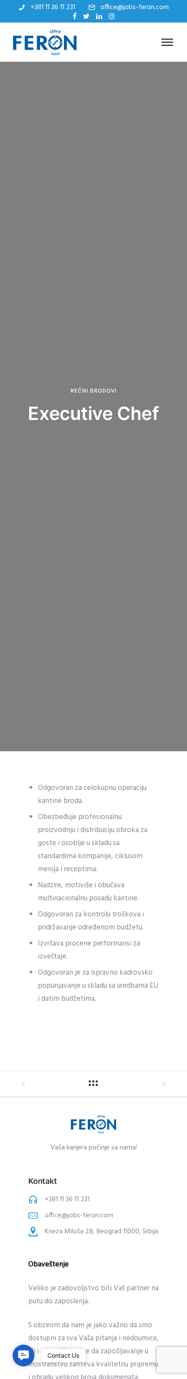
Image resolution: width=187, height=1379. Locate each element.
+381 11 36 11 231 (52, 7)
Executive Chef (93, 413)
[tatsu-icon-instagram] (112, 16)
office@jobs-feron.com (134, 7)
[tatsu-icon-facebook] (75, 16)
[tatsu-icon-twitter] (86, 16)
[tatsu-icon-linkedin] (99, 16)
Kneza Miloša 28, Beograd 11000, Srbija (101, 1231)
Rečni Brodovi (93, 390)
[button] (23, 1355)
